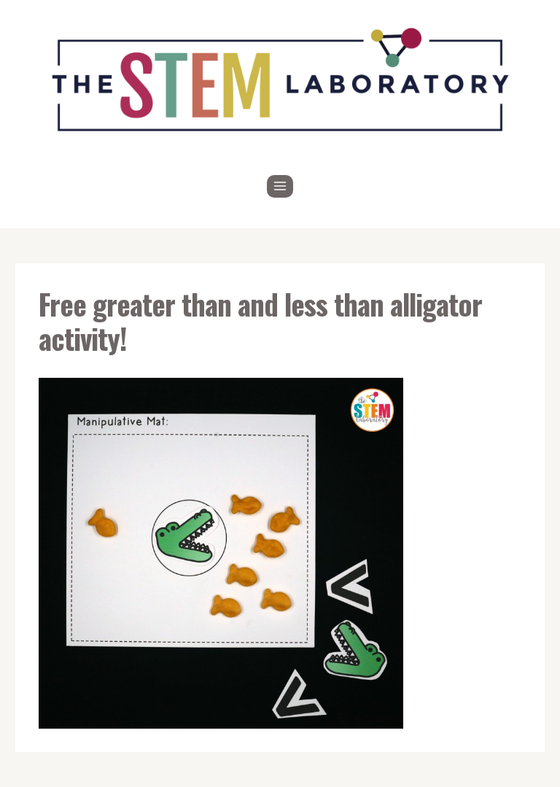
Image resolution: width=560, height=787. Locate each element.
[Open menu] (280, 186)
